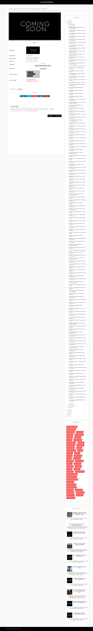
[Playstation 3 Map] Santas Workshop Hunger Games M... (75, 347)
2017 (69, 22)
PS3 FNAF (69, 439)
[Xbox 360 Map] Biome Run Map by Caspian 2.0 (79, 556)
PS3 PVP (69, 458)
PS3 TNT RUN (70, 471)
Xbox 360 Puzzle (70, 495)
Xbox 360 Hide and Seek (72, 474)
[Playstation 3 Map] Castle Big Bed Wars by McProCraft (79, 532)
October (70, 403)
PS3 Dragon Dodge (79, 434)
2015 (69, 412)
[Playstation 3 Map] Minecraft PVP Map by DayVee (79, 579)
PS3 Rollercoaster (79, 461)
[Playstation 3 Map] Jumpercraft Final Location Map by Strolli (79, 602)
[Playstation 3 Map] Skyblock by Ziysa (79, 567)
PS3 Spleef (69, 468)
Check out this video (30, 79)
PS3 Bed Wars (80, 432)
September (71, 405)
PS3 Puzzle (69, 455)
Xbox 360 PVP (80, 495)
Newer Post (51, 115)
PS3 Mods (19, 89)
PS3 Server (69, 463)
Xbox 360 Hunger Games (72, 479)
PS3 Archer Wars (70, 432)
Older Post (58, 115)
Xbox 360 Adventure (80, 471)
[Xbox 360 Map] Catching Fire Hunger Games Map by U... (75, 46)
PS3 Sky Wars (77, 463)
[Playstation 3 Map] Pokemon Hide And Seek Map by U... (76, 291)
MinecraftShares (46, 2)
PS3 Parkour (69, 453)
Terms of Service (33, 110)
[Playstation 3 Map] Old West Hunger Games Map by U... (75, 194)
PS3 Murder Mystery (71, 450)
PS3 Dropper (69, 437)
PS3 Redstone (70, 461)
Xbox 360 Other (70, 492)
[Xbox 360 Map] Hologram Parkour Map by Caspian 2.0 (79, 613)
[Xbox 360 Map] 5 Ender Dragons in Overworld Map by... (75, 106)
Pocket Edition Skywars (72, 426)
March (70, 407)
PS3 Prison (77, 453)
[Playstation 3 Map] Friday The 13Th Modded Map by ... (75, 332)
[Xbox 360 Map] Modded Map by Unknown (76, 82)
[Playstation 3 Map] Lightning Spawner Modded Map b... (76, 276)
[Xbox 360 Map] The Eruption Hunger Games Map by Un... (75, 120)
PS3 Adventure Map (71, 429)
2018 (69, 21)
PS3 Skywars (78, 466)
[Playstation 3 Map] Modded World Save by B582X (79, 544)
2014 (69, 414)
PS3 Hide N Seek (77, 439)
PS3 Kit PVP (80, 442)
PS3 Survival (77, 468)
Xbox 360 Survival (70, 497)
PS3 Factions (77, 437)
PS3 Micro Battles (70, 445)
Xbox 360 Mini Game (71, 484)
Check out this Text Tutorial (32, 81)
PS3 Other (80, 450)
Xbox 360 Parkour (80, 492)
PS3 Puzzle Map (78, 455)
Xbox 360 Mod (70, 489)
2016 (69, 410)
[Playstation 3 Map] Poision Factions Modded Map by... (75, 153)
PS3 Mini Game (80, 445)
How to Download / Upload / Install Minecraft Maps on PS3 (76, 524)
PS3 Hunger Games (71, 442)
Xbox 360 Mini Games (71, 487)
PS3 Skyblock (70, 466)
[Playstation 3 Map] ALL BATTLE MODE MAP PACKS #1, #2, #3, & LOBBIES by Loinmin (79, 513)
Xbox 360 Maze (70, 482)
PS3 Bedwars (69, 434)
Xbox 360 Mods (79, 489)
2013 (69, 416)
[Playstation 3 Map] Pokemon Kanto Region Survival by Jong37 (79, 591)
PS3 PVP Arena (77, 458)
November (71, 26)
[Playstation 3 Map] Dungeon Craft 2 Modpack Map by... (75, 245)
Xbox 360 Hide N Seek (71, 476)
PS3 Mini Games (70, 447)
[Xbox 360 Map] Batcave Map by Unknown (76, 65)
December (71, 24)
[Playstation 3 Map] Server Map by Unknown (77, 250)
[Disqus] (35, 135)
